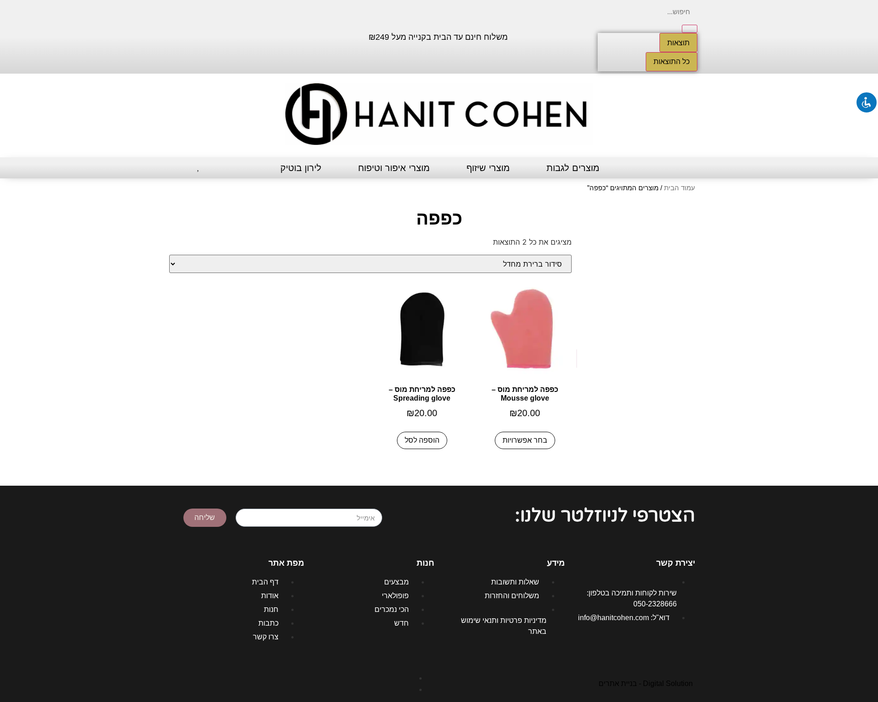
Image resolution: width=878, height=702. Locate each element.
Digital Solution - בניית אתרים (646, 683)
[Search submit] (689, 29)
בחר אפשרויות (525, 440)
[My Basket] (181, 168)
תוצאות (678, 42)
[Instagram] (227, 35)
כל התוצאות (671, 61)
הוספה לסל (422, 440)
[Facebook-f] (254, 35)
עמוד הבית (679, 188)
